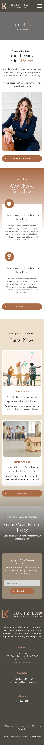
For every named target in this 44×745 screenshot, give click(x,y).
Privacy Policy (23, 729)
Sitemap (26, 726)
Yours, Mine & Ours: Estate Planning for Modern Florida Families (22, 471)
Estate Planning (22, 392)
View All (22, 493)
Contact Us (21, 306)
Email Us (22, 685)
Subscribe (21, 591)
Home (18, 29)
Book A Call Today (22, 158)
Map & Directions (22, 662)
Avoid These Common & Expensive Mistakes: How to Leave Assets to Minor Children (22, 403)
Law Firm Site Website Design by (16, 736)
